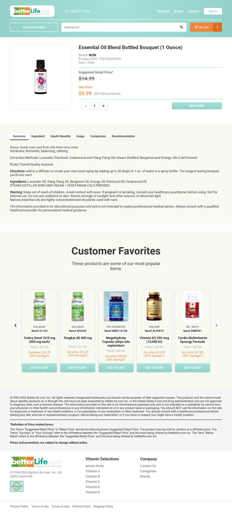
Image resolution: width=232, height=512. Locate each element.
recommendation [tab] (123, 136)
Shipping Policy (103, 506)
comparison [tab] (98, 136)
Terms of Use (40, 506)
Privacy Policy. (19, 506)
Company (163, 11)
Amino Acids (95, 466)
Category (193, 11)
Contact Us (148, 466)
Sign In (213, 11)
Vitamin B (93, 476)
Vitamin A (93, 471)
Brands (178, 11)
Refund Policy (81, 506)
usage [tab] (80, 136)
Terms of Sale (60, 506)
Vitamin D (93, 487)
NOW (92, 55)
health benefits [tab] (61, 136)
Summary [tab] (19, 136)
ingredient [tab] (38, 136)
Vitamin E (93, 492)
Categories (148, 471)
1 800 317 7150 (79, 11)
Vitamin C (93, 482)
